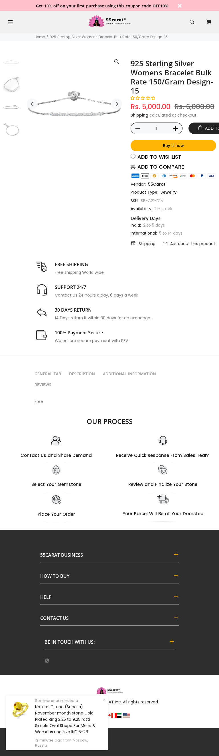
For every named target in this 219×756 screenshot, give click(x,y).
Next (116, 103)
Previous (32, 103)
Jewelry (169, 192)
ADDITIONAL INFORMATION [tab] (129, 373)
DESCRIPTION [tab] (82, 373)
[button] (143, 98)
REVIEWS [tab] (43, 384)
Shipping (139, 115)
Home (40, 36)
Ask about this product (192, 244)
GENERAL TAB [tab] (48, 373)
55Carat (156, 184)
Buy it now (173, 145)
